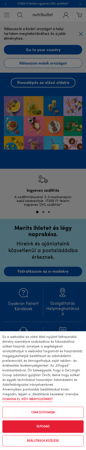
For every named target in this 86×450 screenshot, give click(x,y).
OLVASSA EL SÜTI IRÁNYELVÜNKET (27, 399)
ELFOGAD (43, 426)
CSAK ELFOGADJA (43, 412)
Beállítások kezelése (43, 440)
